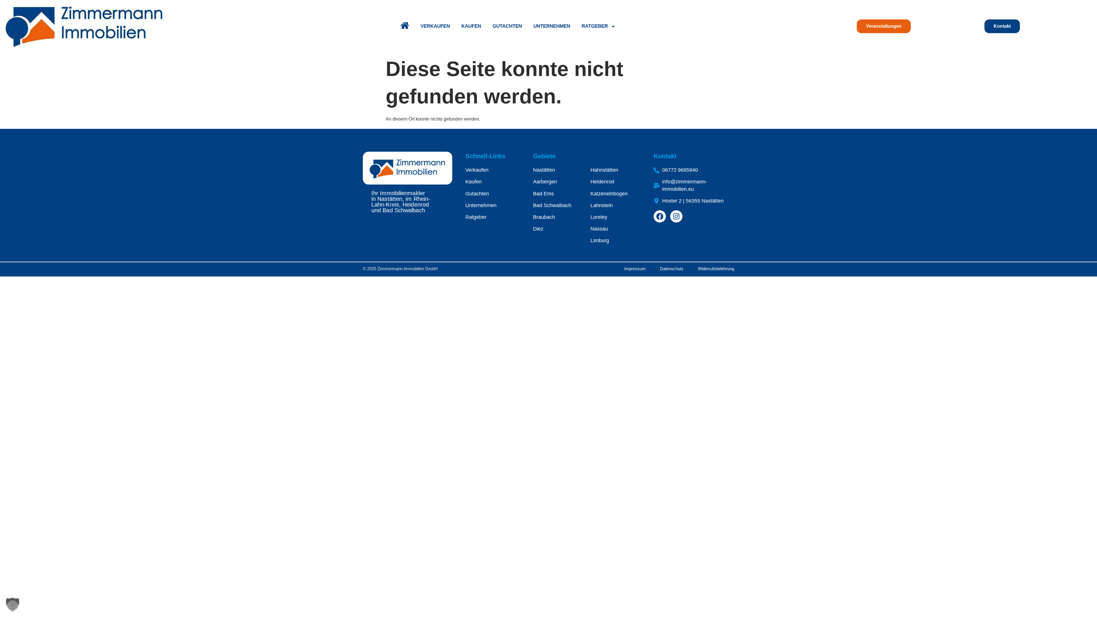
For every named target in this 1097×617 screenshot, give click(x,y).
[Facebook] (660, 216)
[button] (12, 604)
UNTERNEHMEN (551, 26)
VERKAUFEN (435, 26)
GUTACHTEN (507, 26)
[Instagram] (676, 216)
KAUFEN (471, 26)
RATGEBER (595, 26)
